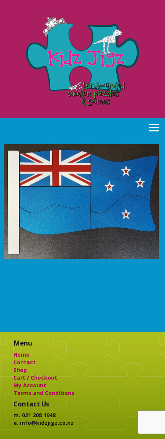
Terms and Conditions (43, 392)
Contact (24, 362)
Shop (20, 369)
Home (21, 354)
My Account (29, 385)
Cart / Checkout (35, 377)
